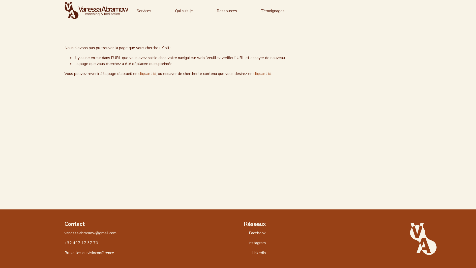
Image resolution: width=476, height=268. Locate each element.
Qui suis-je (184, 11)
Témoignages (273, 11)
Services (144, 11)
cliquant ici (147, 73)
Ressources (227, 11)
